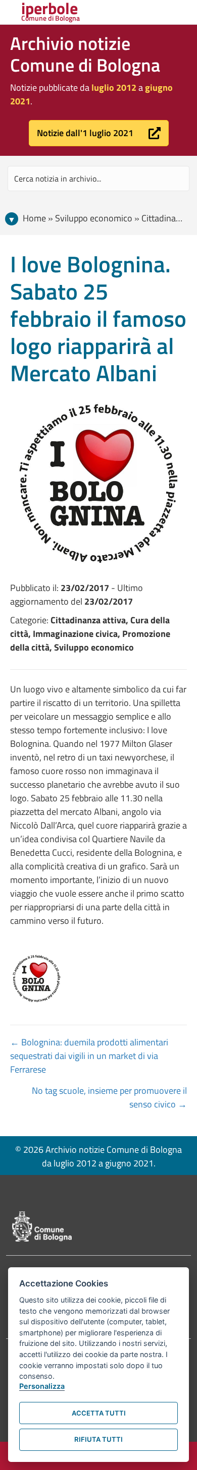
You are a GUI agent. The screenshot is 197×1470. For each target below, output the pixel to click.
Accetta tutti (99, 1413)
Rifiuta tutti (98, 1439)
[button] (99, 133)
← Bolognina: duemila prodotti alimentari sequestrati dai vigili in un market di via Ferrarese (89, 1055)
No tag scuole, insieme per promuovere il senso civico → (109, 1097)
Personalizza (42, 1386)
